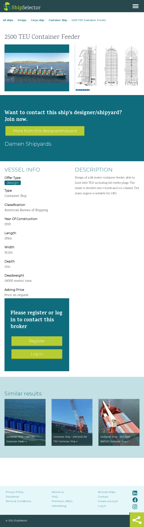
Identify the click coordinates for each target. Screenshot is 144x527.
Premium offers (62, 501)
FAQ (55, 496)
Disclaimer (12, 496)
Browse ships (107, 492)
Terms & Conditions (18, 501)
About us (58, 492)
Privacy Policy (14, 492)
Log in (37, 354)
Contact (103, 496)
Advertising (59, 506)
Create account (108, 501)
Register (37, 341)
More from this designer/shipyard (45, 130)
